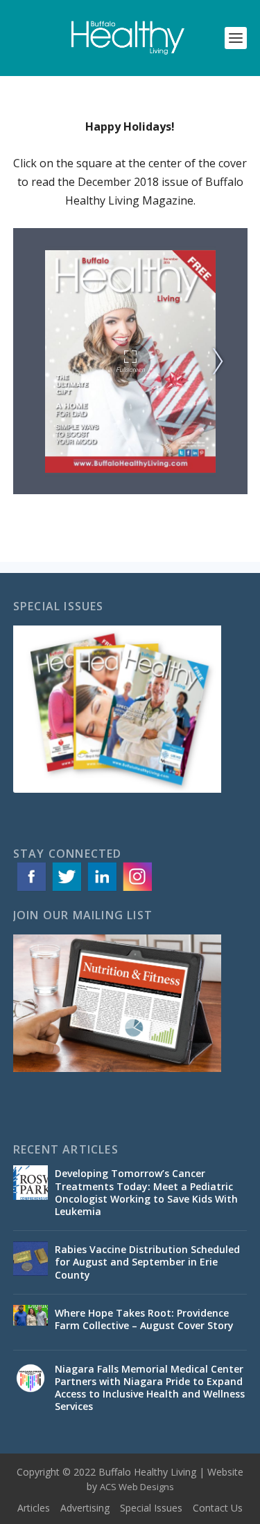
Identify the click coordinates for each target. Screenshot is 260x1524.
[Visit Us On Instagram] (137, 889)
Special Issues (151, 1507)
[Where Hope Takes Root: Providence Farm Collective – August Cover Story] (30, 1322)
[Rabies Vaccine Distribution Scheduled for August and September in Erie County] (30, 1258)
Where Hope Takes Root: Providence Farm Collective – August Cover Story (144, 1319)
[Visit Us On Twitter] (66, 889)
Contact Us (218, 1507)
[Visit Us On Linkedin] (101, 889)
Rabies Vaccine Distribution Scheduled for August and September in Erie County (147, 1262)
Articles (33, 1507)
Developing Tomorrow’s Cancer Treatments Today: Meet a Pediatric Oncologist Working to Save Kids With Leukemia (146, 1192)
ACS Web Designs (137, 1486)
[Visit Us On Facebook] (31, 889)
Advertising (85, 1507)
